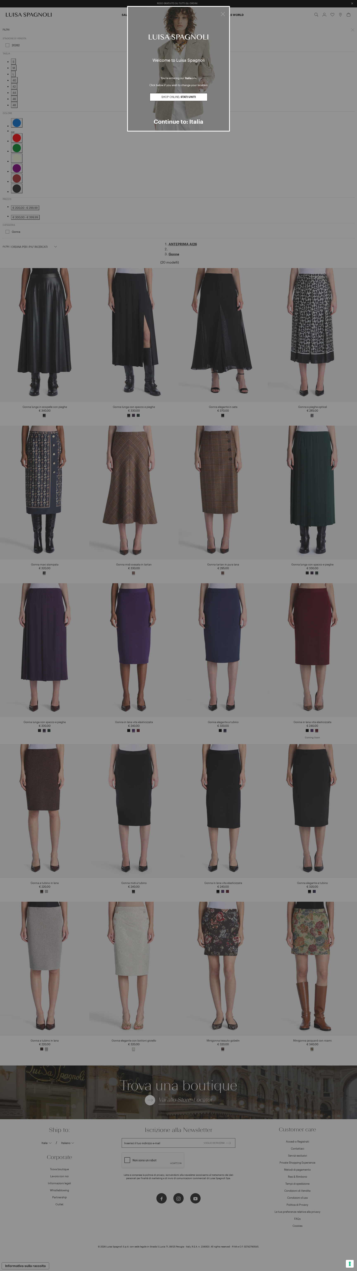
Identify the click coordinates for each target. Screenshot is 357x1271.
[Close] (223, 13)
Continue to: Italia (178, 121)
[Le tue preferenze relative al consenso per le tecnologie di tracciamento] (350, 1264)
